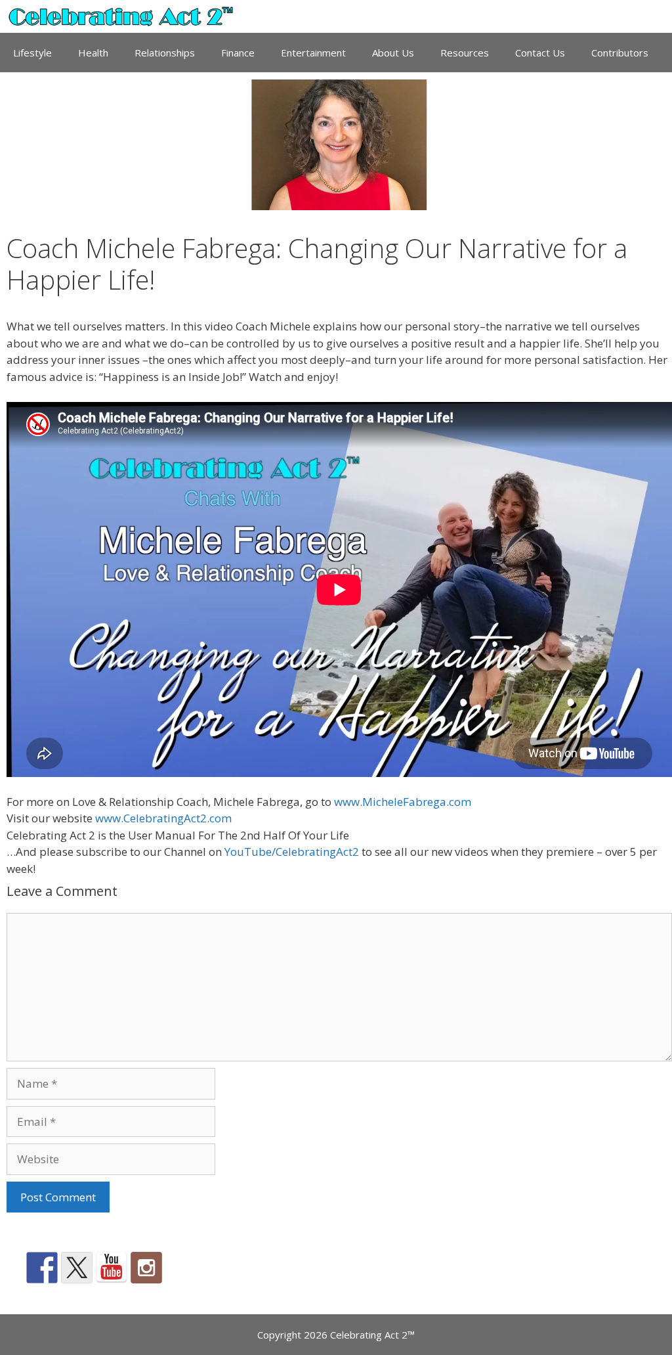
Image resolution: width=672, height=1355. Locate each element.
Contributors (619, 52)
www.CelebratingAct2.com (163, 818)
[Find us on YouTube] (111, 1267)
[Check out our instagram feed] (146, 1267)
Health (93, 52)
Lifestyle (32, 52)
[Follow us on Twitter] (77, 1267)
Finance (238, 52)
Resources (464, 52)
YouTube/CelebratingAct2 (291, 851)
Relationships (165, 52)
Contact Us (540, 52)
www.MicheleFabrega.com (402, 801)
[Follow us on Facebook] (42, 1267)
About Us (393, 52)
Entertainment (313, 52)
